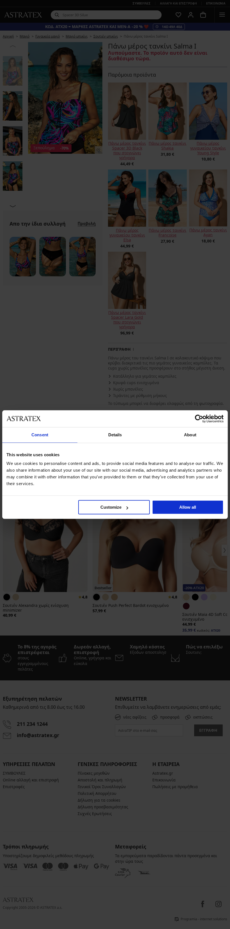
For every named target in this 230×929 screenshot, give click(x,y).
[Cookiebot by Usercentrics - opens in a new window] (199, 418)
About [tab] (190, 434)
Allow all (187, 507)
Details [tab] (115, 434)
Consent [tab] (39, 434)
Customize (110, 507)
